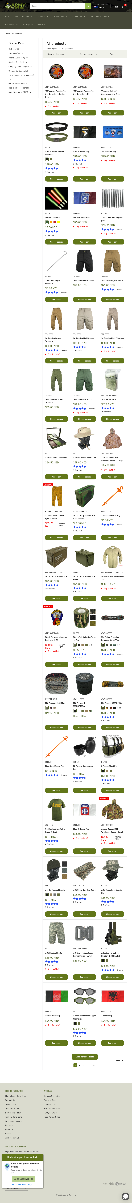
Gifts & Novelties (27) (18, 83)
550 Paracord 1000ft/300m (79, 704)
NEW (7, 16)
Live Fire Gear (51, 699)
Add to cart (56, 113)
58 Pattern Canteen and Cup (83, 767)
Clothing (25, 16)
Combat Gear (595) (16, 62)
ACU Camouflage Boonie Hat (111, 891)
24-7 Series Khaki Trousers (112, 338)
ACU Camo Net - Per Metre (84, 890)
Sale (16, 16)
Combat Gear (77, 16)
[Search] (88, 6)
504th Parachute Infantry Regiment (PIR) (56, 638)
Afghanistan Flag (52, 1015)
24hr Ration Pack (108, 399)
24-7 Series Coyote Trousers (53, 339)
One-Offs (41, 24)
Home (7, 33)
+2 (91, 645)
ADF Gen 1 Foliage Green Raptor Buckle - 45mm (83, 954)
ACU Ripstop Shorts (53, 953)
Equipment (10, 24)
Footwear (41, 16)
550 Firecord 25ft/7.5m (55, 703)
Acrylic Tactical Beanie (55, 890)
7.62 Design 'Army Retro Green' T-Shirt (55, 830)
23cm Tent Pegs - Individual (52, 281)
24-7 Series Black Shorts (83, 280)
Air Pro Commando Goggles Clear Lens (84, 1017)
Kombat (76, 762)
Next (118, 1060)
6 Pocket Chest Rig (109, 766)
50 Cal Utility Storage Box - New (84, 577)
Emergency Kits (50, 1104)
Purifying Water (50, 1112)
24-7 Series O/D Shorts (82, 399)
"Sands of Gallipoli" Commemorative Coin (110, 92)
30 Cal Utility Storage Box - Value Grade (84, 517)
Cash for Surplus (12, 1137)
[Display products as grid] (117, 54)
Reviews (9, 1125)
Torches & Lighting (52, 1096)
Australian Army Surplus (56, 572)
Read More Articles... (52, 1117)
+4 (119, 645)
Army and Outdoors (109, 395)
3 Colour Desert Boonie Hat (84, 457)
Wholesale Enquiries (14, 1121)
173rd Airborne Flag (81, 217)
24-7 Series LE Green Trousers (54, 400)
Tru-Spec (77, 276)
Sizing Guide (10, 1104)
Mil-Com (48, 276)
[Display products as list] (122, 54)
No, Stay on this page (22, 1184)
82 (94, 1065)
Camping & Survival (98, 16)
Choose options (56, 179)
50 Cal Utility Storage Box (56, 576)
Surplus (76, 572)
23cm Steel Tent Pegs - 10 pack (112, 219)
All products (17, 33)
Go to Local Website (23, 1178)
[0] (123, 6)
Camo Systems (79, 886)
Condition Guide (12, 1108)
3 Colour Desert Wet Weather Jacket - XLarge (112, 459)
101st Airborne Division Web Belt (54, 153)
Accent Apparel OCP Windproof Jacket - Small (112, 830)
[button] (125, 1196)
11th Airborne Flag (108, 151)
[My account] (116, 6)
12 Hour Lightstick (53, 217)
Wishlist (8, 1133)
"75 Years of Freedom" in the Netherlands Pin (83, 92)
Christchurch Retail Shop (15, 1096)
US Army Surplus (80, 511)
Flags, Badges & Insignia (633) (21, 75)
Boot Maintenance (52, 1108)
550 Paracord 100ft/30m (111, 703)
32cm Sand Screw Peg (110, 515)
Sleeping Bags (50, 1100)
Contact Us (10, 1100)
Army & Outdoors (52, 87)
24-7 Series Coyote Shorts (112, 280)
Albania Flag (106, 1015)
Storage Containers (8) (18, 71)
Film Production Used (54, 511)
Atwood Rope (106, 633)
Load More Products (85, 1056)
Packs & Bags (58, 16)
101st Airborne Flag (81, 151)
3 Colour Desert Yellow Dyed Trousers (54, 517)
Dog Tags (26, 24)
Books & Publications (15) (19, 87)
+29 (119, 708)
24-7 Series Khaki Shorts (83, 338)
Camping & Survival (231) (19, 66)
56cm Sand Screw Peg (54, 766)
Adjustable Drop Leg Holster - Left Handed (110, 954)
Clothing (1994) (15, 49)
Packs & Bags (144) (17, 57)
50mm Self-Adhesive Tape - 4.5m (84, 638)
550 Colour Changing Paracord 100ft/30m (110, 638)
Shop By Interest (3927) (19, 92)
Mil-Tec (48, 147)
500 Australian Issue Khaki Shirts (112, 577)
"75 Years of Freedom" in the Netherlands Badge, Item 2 (55, 94)
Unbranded (77, 147)
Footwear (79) (15, 53)
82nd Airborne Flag (81, 829)
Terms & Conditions (13, 1117)
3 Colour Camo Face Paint (56, 457)
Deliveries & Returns (14, 1112)
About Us (9, 1129)
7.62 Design (49, 825)
